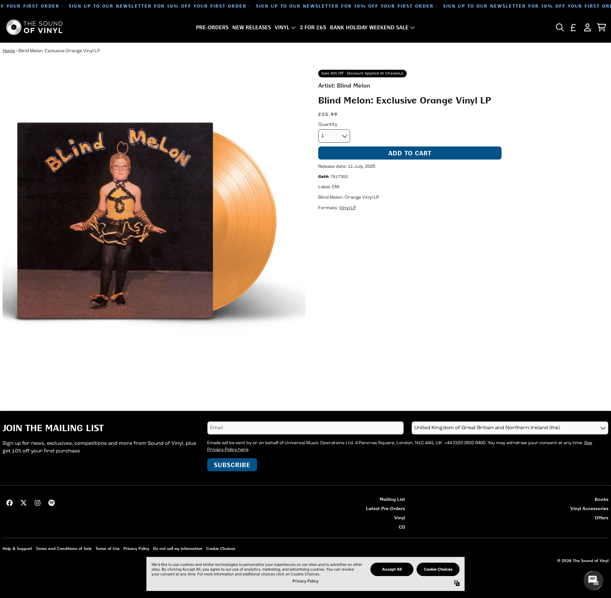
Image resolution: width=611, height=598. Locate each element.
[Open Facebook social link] (10, 503)
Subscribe (232, 464)
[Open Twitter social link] (24, 503)
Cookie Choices (220, 548)
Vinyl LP (347, 208)
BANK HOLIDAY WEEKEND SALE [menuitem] (369, 27)
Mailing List (392, 499)
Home (9, 51)
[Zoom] (154, 221)
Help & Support (17, 548)
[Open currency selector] (573, 27)
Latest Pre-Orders (385, 508)
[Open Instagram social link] (38, 503)
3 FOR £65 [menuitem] (313, 27)
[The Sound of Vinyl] (34, 27)
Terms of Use (107, 548)
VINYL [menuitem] (282, 27)
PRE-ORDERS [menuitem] (212, 27)
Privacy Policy (136, 548)
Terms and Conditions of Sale (64, 548)
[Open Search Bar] (559, 27)
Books (601, 499)
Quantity (327, 124)
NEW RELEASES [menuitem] (251, 27)
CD (402, 527)
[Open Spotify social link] (52, 503)
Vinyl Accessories (589, 508)
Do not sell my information (177, 548)
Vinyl (399, 517)
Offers (601, 517)
